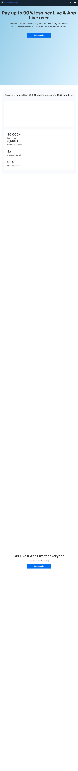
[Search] (70, 3)
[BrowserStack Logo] (10, 2)
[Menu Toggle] (75, 3)
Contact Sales (39, 35)
